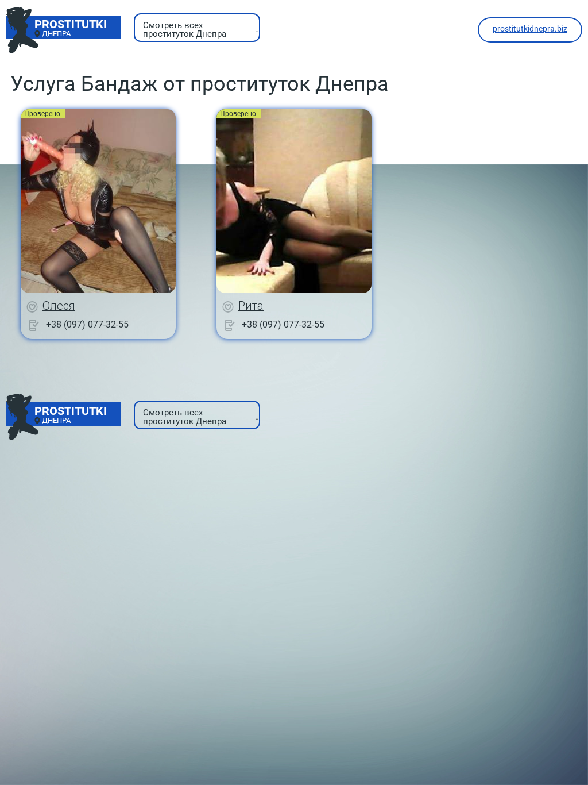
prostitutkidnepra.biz (530, 28)
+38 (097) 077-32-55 (87, 324)
